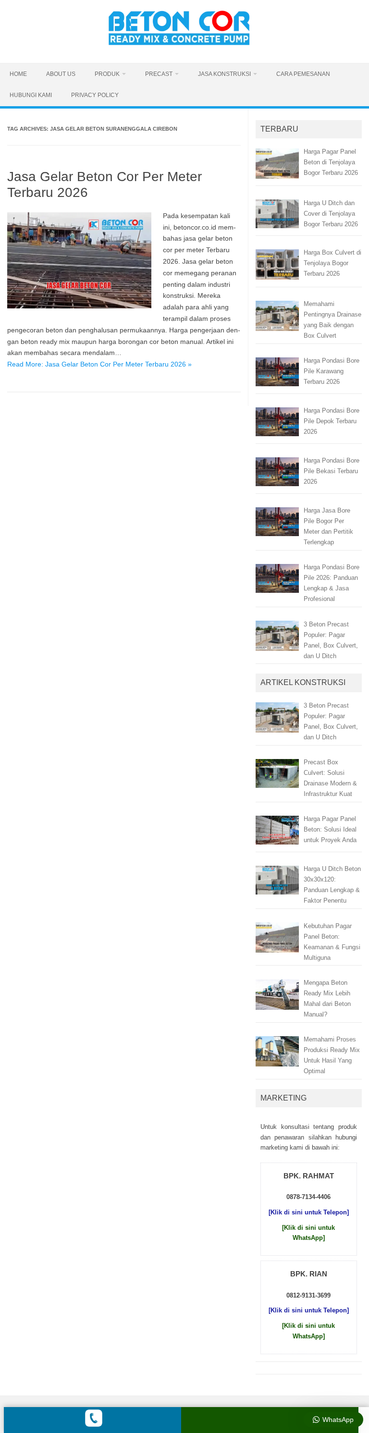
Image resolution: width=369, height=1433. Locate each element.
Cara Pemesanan (303, 74)
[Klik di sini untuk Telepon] (309, 1212)
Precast (158, 74)
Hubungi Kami (31, 95)
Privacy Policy (95, 95)
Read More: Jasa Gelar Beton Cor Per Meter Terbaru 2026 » (99, 364)
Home (18, 74)
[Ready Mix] (184, 46)
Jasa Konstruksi (224, 74)
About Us (60, 74)
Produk (107, 74)
